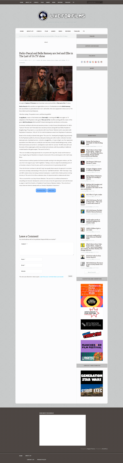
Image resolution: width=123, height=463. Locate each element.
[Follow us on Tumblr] (98, 62)
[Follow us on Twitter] (85, 62)
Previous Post (41, 190)
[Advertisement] (46, 46)
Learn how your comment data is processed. (52, 276)
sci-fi (60, 60)
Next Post (51, 190)
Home (21, 2)
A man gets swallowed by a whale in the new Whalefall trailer (93, 237)
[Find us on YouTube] (96, 62)
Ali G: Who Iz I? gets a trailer (94, 195)
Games (48, 2)
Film (42, 2)
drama (44, 60)
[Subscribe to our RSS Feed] (93, 62)
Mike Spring (89, 158)
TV (73, 2)
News (53, 2)
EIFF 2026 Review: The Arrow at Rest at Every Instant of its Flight (94, 264)
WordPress (105, 448)
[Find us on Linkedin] (90, 62)
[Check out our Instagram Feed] (101, 62)
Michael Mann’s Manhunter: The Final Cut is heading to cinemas (94, 177)
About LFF (28, 2)
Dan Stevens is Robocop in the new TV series (93, 162)
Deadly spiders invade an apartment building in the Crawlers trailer (93, 221)
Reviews (60, 2)
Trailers (67, 2)
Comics (36, 2)
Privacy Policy (41, 459)
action (25, 36)
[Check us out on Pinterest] (87, 62)
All (41, 60)
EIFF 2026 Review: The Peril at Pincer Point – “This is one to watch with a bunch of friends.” (91, 202)
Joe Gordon (89, 206)
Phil (26, 60)
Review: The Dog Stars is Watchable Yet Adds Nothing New (94, 142)
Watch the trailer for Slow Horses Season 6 (93, 256)
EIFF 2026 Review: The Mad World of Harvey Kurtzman (94, 211)
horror (53, 60)
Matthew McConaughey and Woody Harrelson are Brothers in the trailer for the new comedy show (91, 186)
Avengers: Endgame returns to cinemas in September (94, 169)
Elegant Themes (91, 448)
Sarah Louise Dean (91, 146)
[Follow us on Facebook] (82, 62)
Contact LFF (30, 459)
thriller (63, 60)
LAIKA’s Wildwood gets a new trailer (93, 229)
